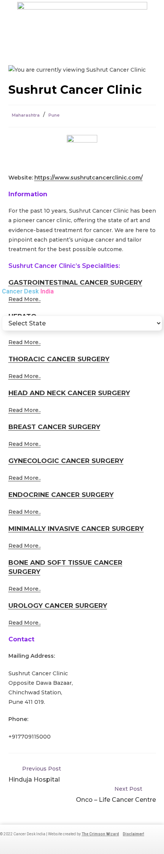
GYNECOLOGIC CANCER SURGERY (66, 461)
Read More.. (24, 376)
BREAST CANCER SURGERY (54, 427)
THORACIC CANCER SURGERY (58, 359)
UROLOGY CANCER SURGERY (57, 605)
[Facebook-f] (24, 843)
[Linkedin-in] (49, 843)
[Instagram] (37, 843)
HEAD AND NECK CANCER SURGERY (69, 393)
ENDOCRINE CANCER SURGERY (61, 494)
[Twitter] (62, 843)
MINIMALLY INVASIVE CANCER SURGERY (76, 528)
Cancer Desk (28, 291)
